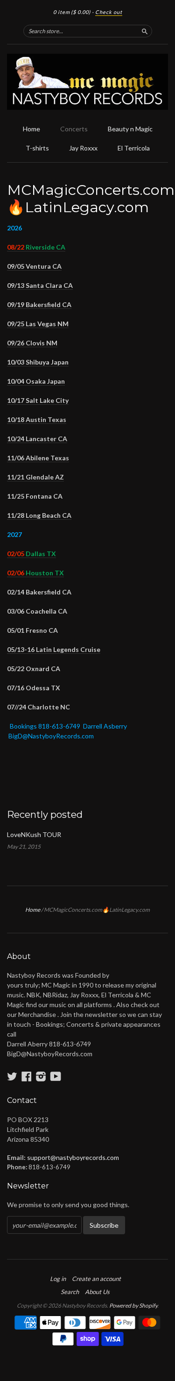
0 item (72, 12)
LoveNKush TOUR (34, 834)
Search (70, 1291)
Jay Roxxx (83, 148)
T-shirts (37, 148)
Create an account (96, 1278)
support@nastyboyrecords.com (73, 1157)
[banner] (87, 82)
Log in (58, 1278)
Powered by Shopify (133, 1305)
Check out (108, 12)
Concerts (74, 129)
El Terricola (134, 148)
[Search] (144, 31)
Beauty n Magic (130, 129)
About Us (97, 1291)
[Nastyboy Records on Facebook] (26, 1076)
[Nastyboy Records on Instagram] (41, 1076)
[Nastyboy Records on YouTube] (55, 1076)
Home (31, 129)
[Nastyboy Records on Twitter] (12, 1076)
